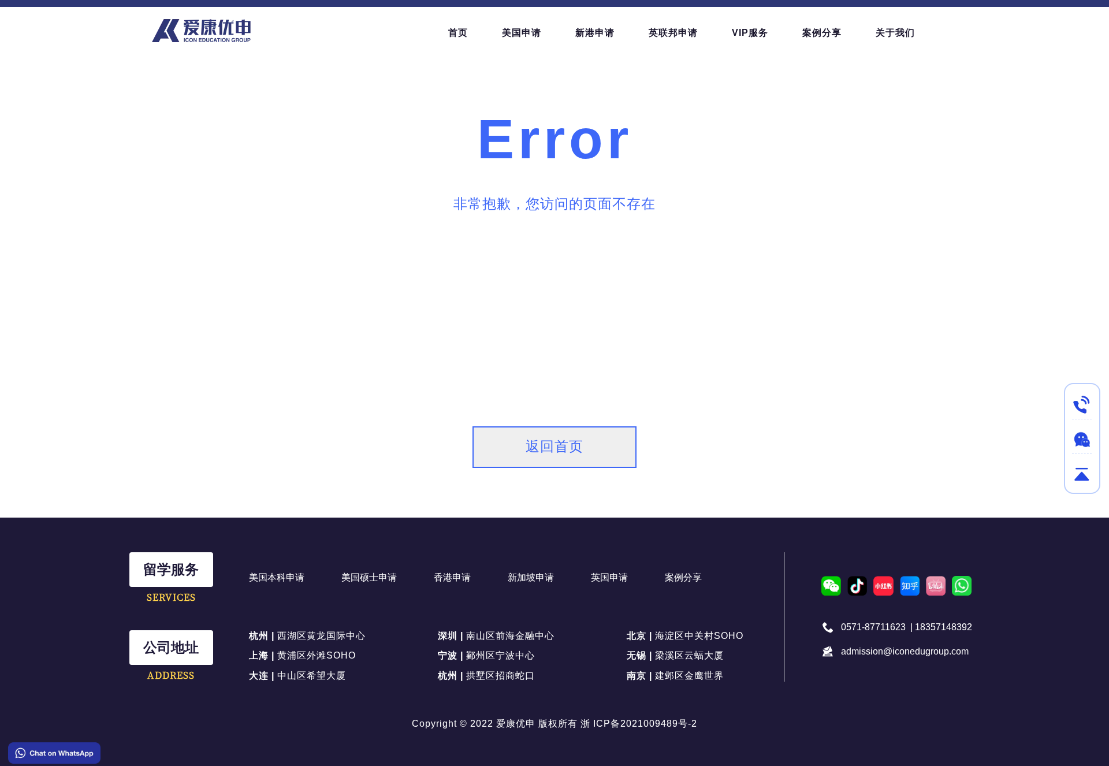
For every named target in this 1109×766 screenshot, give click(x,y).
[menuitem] (458, 32)
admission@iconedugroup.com (905, 651)
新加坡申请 (531, 577)
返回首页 (554, 446)
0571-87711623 (873, 627)
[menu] (699, 32)
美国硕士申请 (369, 577)
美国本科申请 (276, 577)
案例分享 (683, 577)
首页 (458, 33)
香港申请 (452, 577)
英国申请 (609, 577)
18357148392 (943, 627)
